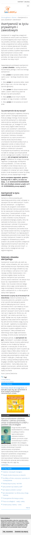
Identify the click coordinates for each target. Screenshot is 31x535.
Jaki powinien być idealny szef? (12, 487)
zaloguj (26, 2)
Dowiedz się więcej (21, 531)
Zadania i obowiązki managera (12, 472)
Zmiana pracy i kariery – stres (12, 505)
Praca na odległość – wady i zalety (14, 501)
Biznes (14, 17)
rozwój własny (5, 379)
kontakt (20, 2)
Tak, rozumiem (8, 531)
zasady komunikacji (7, 382)
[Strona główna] (10, 9)
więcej (28, 508)
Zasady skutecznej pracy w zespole (14, 475)
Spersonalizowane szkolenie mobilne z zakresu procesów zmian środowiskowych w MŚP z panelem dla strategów (14, 422)
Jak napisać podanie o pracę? (12, 490)
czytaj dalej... (5, 465)
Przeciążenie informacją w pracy (13, 498)
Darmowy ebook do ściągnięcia (12, 388)
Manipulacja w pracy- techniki (12, 483)
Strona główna (5, 17)
